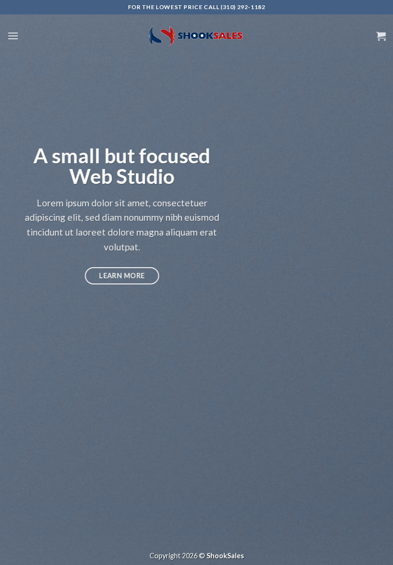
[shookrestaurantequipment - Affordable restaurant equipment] (196, 35)
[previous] (20, 282)
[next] (372, 282)
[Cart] (381, 35)
